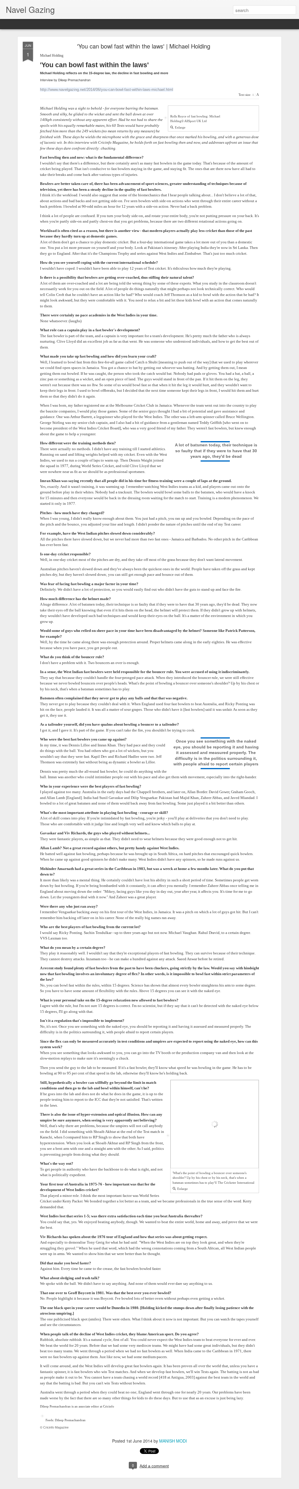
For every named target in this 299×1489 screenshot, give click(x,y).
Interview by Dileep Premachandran (65, 79)
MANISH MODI (173, 1441)
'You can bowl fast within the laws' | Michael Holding (143, 46)
